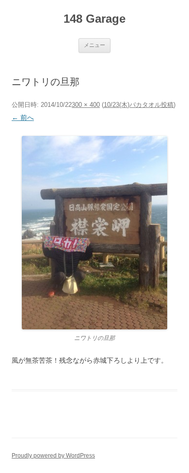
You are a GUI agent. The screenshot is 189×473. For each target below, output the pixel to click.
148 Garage (94, 18)
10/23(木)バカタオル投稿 (138, 104)
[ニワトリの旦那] (94, 232)
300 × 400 (86, 104)
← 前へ (23, 117)
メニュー (94, 45)
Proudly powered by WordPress (53, 455)
